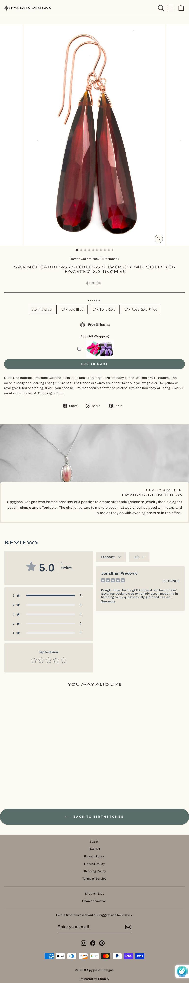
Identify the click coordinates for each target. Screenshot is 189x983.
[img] (113, 581)
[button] (48, 595)
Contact (94, 849)
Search (94, 841)
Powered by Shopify (95, 979)
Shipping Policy (94, 871)
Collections (89, 258)
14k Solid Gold (104, 309)
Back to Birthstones (98, 816)
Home (74, 258)
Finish (94, 300)
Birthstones (109, 258)
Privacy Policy (94, 856)
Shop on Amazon (94, 901)
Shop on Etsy (94, 893)
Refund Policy (94, 863)
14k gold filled (73, 309)
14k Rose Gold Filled (141, 309)
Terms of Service (94, 878)
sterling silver (42, 309)
